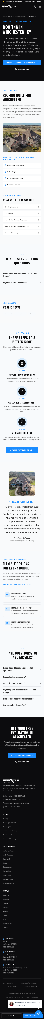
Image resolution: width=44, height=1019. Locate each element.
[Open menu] (40, 6)
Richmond (8, 314)
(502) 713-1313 (8, 973)
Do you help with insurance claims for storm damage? (19, 691)
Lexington (10, 939)
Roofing (5, 819)
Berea (32, 314)
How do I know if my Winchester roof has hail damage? (20, 275)
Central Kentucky (36, 1)
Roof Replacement (11, 207)
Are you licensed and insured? (14, 683)
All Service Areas (9, 883)
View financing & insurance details (15, 584)
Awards (5, 911)
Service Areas (7, 16)
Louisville (9, 965)
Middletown (7, 875)
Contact (6, 927)
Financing (6, 907)
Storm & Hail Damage (10, 831)
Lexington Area (20, 16)
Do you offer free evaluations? (14, 677)
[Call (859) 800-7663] (35, 7)
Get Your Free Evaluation (21, 450)
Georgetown (20, 314)
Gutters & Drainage (12, 233)
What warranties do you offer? (14, 705)
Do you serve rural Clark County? (15, 282)
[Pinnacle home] (9, 6)
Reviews (6, 899)
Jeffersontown (8, 879)
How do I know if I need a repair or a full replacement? (18, 669)
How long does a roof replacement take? (18, 698)
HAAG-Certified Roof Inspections (17, 226)
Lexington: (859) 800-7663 (15, 796)
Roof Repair (9, 213)
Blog (4, 919)
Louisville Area (8, 855)
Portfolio (6, 903)
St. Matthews (7, 871)
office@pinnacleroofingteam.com (17, 803)
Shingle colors (8, 923)
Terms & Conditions (32, 997)
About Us (6, 895)
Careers (5, 915)
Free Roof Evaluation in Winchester (20, 63)
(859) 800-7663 (23, 69)
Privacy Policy (19, 997)
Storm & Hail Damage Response (16, 220)
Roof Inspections (9, 835)
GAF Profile (9, 997)
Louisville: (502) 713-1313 (14, 799)
